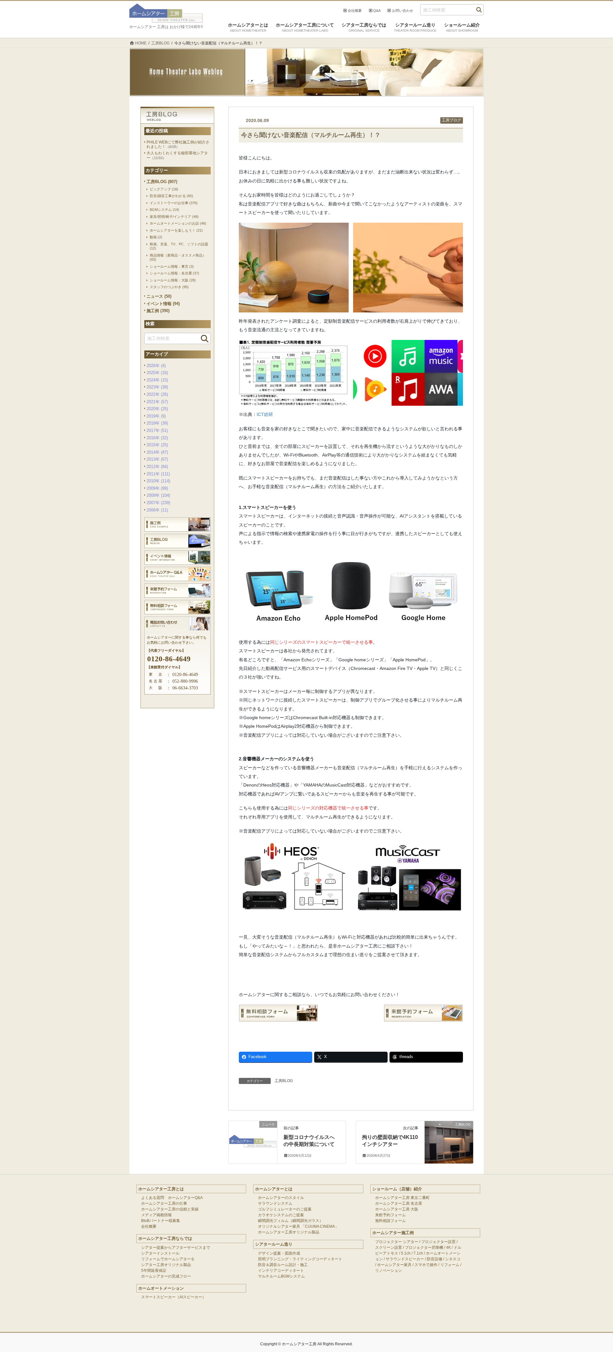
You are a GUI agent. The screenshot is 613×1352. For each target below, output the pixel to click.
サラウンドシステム (275, 1203)
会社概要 (355, 10)
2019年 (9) (156, 416)
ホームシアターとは (273, 1189)
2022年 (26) (157, 394)
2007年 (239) (158, 502)
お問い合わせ (402, 10)
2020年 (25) (157, 408)
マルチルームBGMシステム (281, 1276)
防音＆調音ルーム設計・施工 (283, 1265)
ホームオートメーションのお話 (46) (178, 223)
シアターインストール (160, 1253)
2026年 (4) (156, 365)
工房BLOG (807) (162, 181)
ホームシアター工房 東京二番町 (402, 1197)
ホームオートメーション (161, 1288)
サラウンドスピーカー (405, 1259)
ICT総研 (265, 414)
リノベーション (388, 1270)
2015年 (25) (157, 444)
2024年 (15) (157, 380)
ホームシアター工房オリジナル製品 (288, 1232)
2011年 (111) (158, 474)
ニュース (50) (159, 296)
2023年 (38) (157, 387)
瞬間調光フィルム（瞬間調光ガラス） (290, 1220)
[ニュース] (253, 1137)
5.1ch (406, 1253)
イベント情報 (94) (163, 303)
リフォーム (449, 1265)
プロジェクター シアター (396, 1242)
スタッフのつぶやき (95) (169, 287)
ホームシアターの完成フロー (166, 1276)
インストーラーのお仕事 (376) (174, 203)
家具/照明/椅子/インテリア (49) (174, 217)
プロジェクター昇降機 (424, 1247)
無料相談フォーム (390, 1220)
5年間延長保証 (153, 1270)
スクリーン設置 (388, 1247)
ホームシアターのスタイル (281, 1197)
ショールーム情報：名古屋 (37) (174, 273)
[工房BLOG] (449, 1137)
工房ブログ (451, 120)
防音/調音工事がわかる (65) (171, 196)
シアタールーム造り (273, 1244)
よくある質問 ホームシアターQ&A (172, 1197)
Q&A (377, 10)
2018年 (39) (157, 423)
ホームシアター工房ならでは (165, 1238)
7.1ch (418, 1253)
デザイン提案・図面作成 (279, 1253)
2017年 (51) (157, 430)
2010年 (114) (158, 481)
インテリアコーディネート (281, 1270)
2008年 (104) (158, 495)
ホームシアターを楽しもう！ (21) (176, 230)
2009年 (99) (157, 488)
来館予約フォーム (390, 1215)
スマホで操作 (425, 1265)
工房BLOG (284, 1081)
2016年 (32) (157, 437)
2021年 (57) (157, 401)
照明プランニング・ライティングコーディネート (300, 1259)
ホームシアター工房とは (161, 1189)
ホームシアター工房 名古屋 (398, 1203)
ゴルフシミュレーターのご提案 (285, 1209)
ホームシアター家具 (394, 1265)
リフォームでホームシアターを (168, 1259)
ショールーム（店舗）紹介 (397, 1189)
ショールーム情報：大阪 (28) (173, 280)
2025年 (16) (157, 372)
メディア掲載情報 (156, 1215)
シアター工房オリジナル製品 (166, 1265)
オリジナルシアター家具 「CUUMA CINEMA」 (298, 1226)
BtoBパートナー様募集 (160, 1220)
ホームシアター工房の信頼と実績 (170, 1209)
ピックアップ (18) (164, 189)
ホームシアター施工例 (393, 1232)
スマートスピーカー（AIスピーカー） (173, 1297)
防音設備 (434, 1259)
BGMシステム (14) (164, 209)
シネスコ (452, 1259)
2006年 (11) (157, 510)
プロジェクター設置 (438, 1242)
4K (448, 1247)
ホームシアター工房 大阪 (396, 1209)
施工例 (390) (158, 310)
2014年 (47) (157, 452)
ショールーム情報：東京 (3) (172, 266)
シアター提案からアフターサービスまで (175, 1247)
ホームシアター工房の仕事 (164, 1203)
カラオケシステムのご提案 (281, 1215)
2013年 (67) (157, 459)
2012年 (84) (157, 466)
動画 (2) (156, 237)
